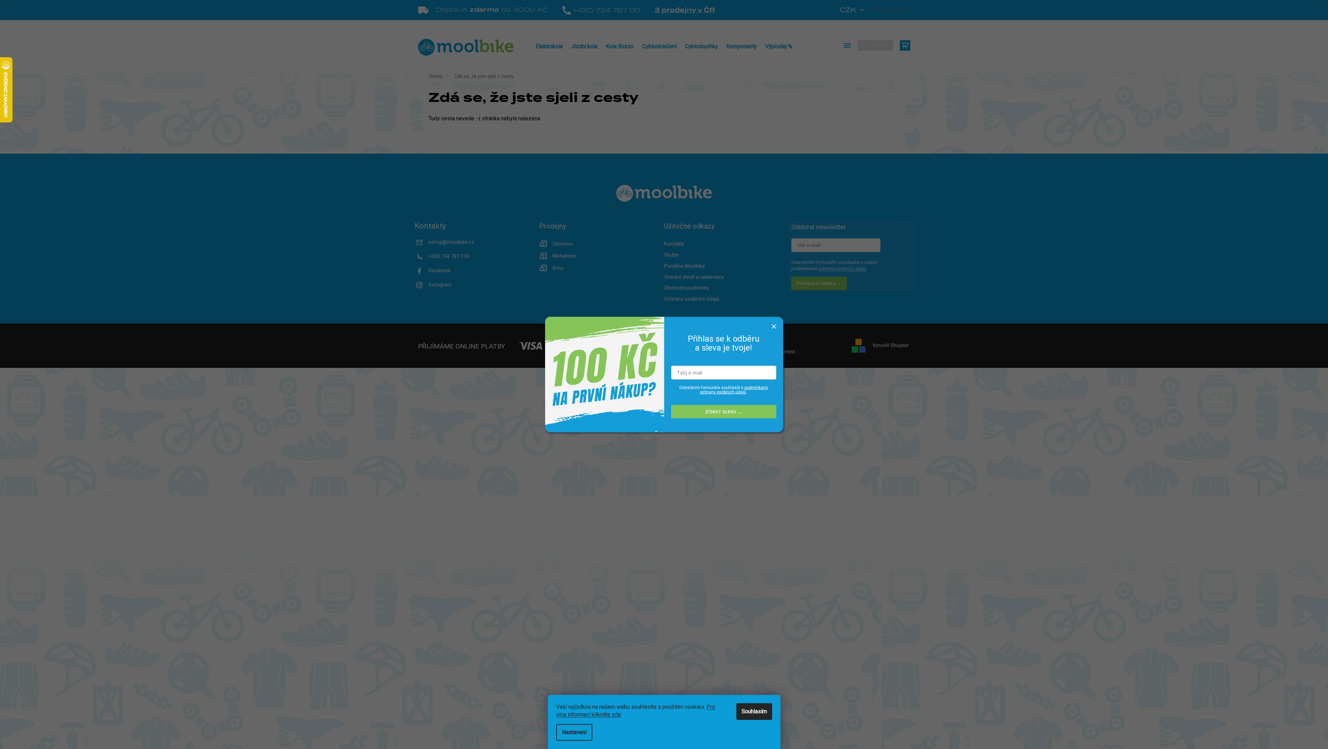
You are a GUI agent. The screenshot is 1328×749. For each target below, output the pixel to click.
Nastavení (574, 732)
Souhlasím (754, 711)
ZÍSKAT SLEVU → (723, 411)
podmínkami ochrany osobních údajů (734, 389)
